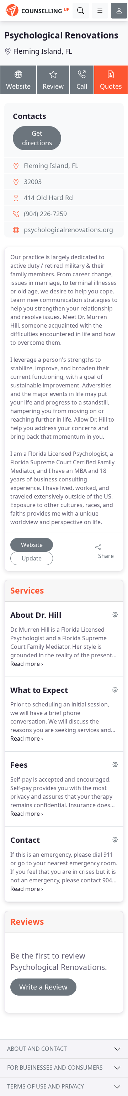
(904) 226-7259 (45, 213)
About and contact (37, 1049)
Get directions (37, 138)
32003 (33, 181)
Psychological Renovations (61, 35)
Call (81, 86)
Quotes (111, 86)
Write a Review (43, 987)
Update (32, 558)
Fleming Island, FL (42, 51)
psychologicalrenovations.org (68, 229)
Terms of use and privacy (45, 1086)
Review (53, 86)
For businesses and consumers (55, 1067)
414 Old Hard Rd (48, 197)
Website (18, 86)
